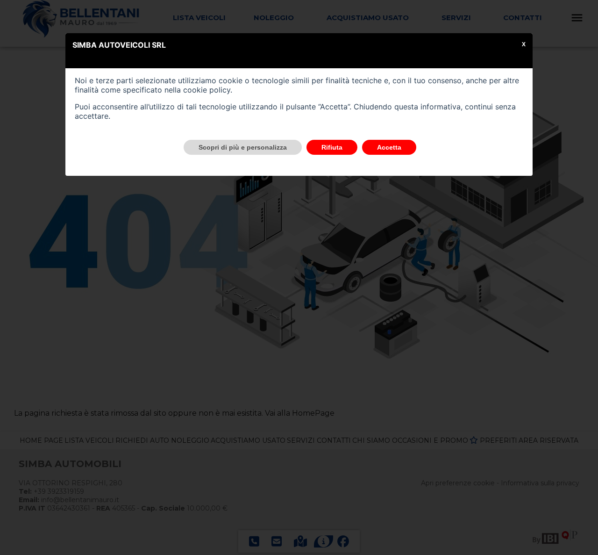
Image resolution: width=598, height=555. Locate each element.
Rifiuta (331, 147)
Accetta (389, 147)
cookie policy (206, 89)
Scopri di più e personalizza (243, 147)
